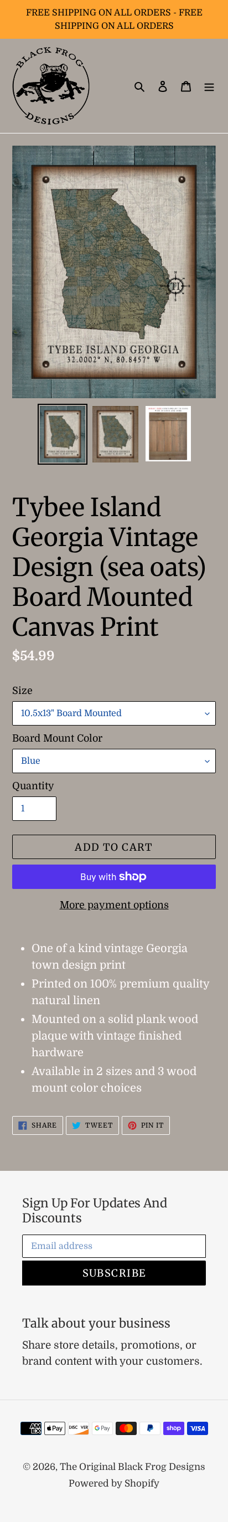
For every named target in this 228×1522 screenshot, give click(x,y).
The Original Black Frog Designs (132, 1467)
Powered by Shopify (114, 1483)
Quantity (33, 785)
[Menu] (209, 86)
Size (22, 690)
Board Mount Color (57, 738)
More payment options (114, 905)
